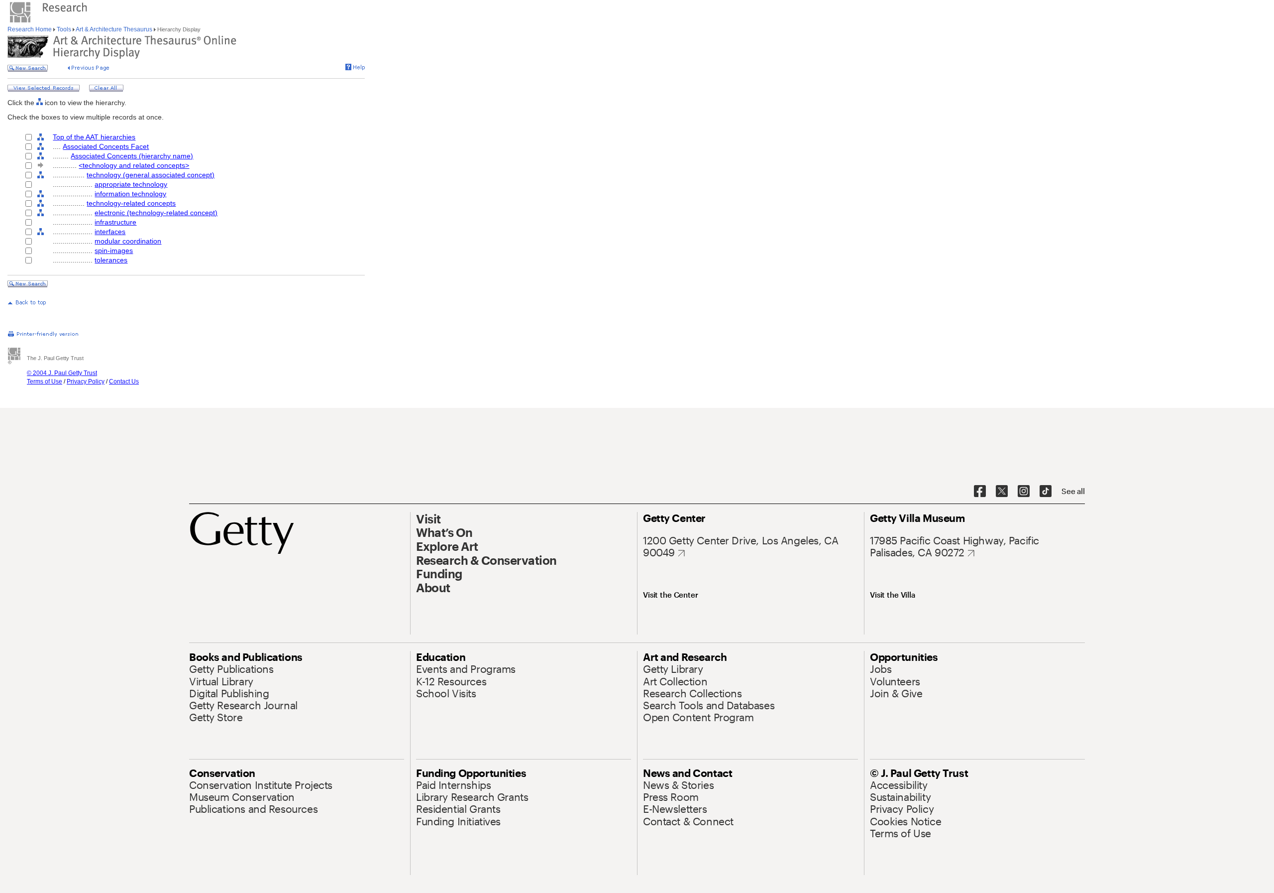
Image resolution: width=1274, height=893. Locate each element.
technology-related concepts (131, 203)
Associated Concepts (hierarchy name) (132, 156)
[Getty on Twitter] (1002, 492)
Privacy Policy (86, 381)
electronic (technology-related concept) (156, 213)
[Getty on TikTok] (1046, 492)
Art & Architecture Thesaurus (114, 29)
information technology (130, 194)
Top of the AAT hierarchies (94, 137)
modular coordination (128, 241)
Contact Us (124, 381)
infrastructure (115, 222)
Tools (64, 29)
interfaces (110, 232)
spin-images (114, 251)
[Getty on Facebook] (980, 492)
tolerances (111, 260)
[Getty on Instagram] (1024, 492)
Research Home (30, 29)
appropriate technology (131, 184)
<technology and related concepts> (134, 165)
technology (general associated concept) (150, 175)
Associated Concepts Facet (106, 146)
